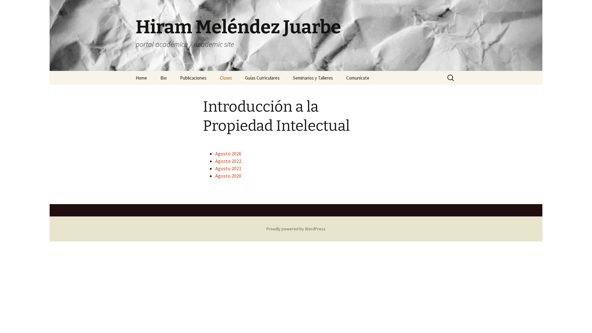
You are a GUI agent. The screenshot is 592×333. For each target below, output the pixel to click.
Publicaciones (193, 78)
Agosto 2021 (228, 168)
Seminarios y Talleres (313, 78)
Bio (163, 78)
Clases (226, 78)
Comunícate (357, 78)
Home (141, 78)
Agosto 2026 (228, 153)
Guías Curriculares (262, 78)
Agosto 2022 (228, 161)
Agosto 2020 (228, 176)
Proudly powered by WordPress (296, 229)
